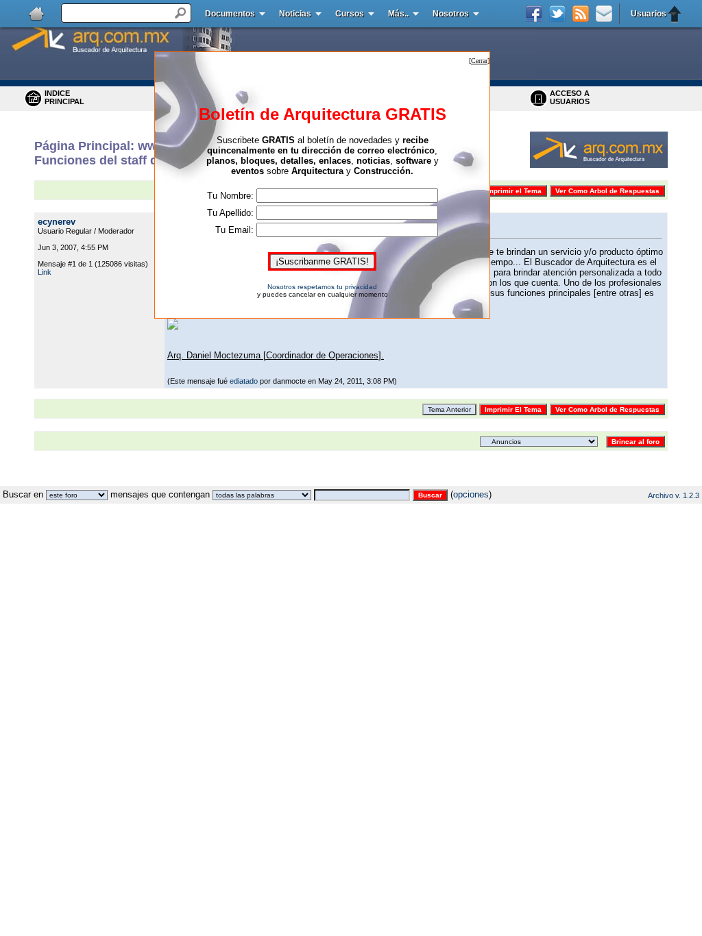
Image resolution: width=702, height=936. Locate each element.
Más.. (398, 14)
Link (44, 272)
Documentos (230, 14)
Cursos (349, 14)
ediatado (244, 381)
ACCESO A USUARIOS (570, 97)
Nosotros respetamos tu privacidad (322, 287)
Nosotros (451, 14)
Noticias (295, 14)
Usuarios (648, 14)
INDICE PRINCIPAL (64, 97)
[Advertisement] (351, 481)
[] (479, 60)
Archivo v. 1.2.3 (673, 495)
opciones (471, 494)
